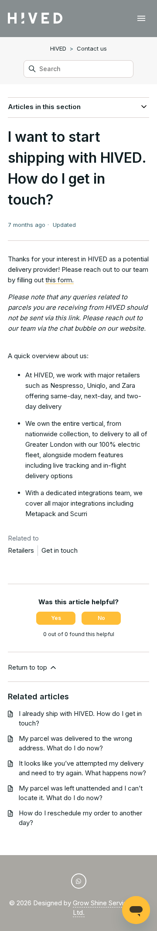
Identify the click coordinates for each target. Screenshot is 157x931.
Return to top (28, 667)
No (101, 618)
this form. (59, 280)
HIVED (58, 48)
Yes (56, 618)
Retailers (21, 550)
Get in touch (59, 550)
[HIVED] (35, 18)
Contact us (92, 48)
